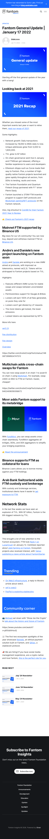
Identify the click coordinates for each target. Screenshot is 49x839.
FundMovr (11, 436)
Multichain (22, 376)
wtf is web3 (10, 588)
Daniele (16, 262)
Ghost (38, 827)
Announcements (24, 789)
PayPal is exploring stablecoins (19, 591)
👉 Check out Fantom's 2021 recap (18, 219)
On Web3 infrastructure (16, 581)
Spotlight (24, 807)
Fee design (7, 341)
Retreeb (20, 640)
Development (24, 794)
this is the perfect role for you (32, 658)
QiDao (32, 643)
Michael (9, 618)
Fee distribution (9, 334)
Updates (5, 23)
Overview (6, 347)
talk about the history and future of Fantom (24, 621)
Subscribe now (26, 771)
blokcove (15, 39)
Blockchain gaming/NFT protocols (20, 201)
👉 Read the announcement (15, 452)
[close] (46, 4)
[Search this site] (41, 11)
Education (24, 798)
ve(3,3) (5, 328)
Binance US (7, 242)
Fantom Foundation (24, 785)
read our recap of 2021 (18, 128)
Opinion (24, 802)
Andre (5, 262)
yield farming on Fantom (19, 548)
